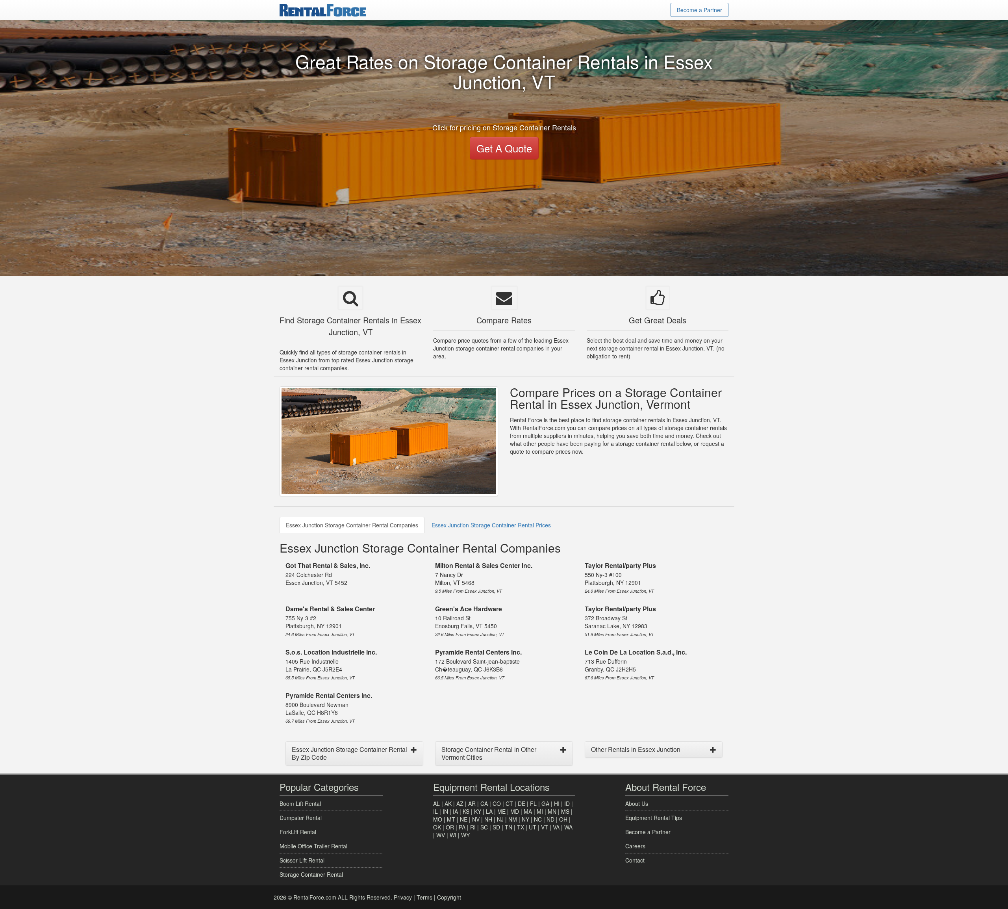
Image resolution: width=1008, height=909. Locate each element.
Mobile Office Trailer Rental (313, 846)
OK (437, 827)
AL (436, 803)
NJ (500, 819)
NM (512, 819)
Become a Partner (699, 10)
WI (453, 835)
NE (463, 819)
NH (488, 819)
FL (533, 803)
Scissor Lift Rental (302, 860)
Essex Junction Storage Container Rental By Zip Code (349, 753)
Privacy (403, 897)
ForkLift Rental (298, 832)
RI (473, 827)
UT (532, 827)
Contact (635, 860)
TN (508, 827)
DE (521, 803)
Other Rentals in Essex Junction (635, 749)
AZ (459, 803)
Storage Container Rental (311, 874)
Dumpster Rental (301, 818)
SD (496, 827)
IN (445, 811)
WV (440, 835)
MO (437, 819)
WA (568, 827)
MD (514, 811)
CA (484, 803)
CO (497, 803)
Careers (635, 846)
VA (556, 827)
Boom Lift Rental (300, 803)
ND (550, 819)
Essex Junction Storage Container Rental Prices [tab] (491, 525)
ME (501, 811)
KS (466, 811)
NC (538, 819)
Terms (424, 897)
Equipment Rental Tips (653, 818)
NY (525, 819)
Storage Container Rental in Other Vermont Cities (488, 753)
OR (450, 827)
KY (477, 811)
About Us (636, 803)
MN (552, 811)
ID (567, 803)
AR (472, 803)
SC (484, 827)
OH (563, 819)
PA (462, 827)
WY (465, 835)
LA (489, 811)
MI (540, 811)
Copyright (449, 897)
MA (528, 811)
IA (455, 811)
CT (509, 803)
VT (544, 827)
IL (435, 811)
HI (557, 803)
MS (565, 811)
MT (451, 819)
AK (448, 803)
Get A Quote (504, 148)
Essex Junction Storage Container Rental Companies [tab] (352, 525)
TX (520, 827)
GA (545, 803)
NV (476, 819)
